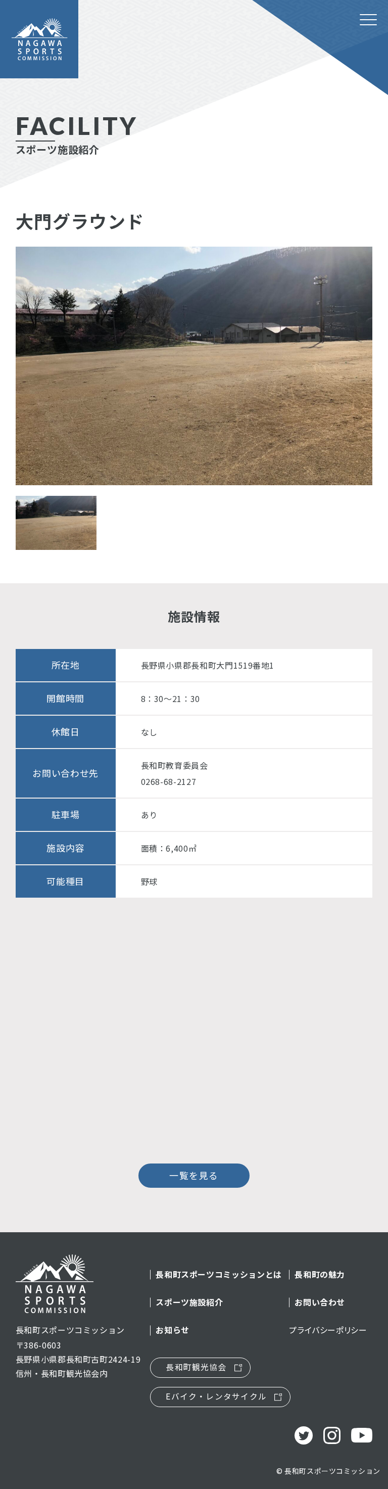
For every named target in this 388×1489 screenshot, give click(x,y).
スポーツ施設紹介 (189, 1302)
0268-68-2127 (169, 781)
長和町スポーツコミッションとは (219, 1274)
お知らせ (172, 1330)
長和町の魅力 (320, 1274)
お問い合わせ (320, 1302)
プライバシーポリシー (328, 1330)
